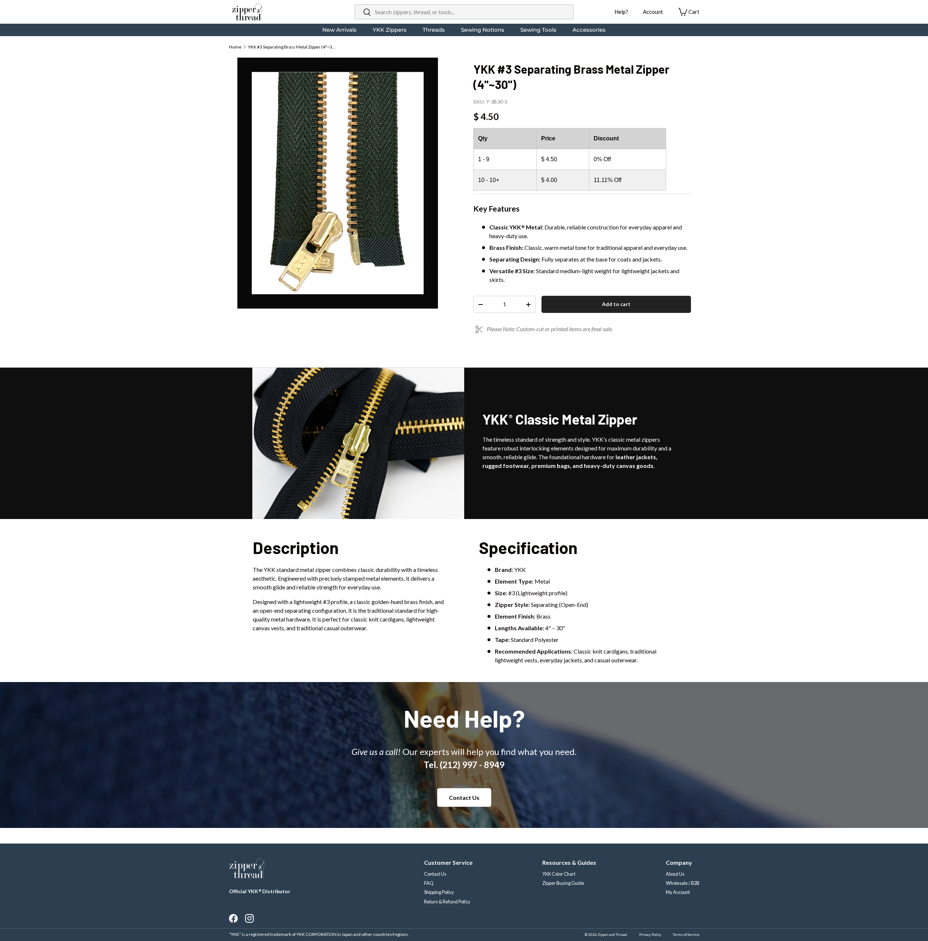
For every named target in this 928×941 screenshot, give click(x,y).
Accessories (589, 29)
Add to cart (616, 304)
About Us (675, 874)
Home (235, 47)
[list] (337, 183)
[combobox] (464, 11)
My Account (678, 892)
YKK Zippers (390, 29)
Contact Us (464, 797)
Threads (434, 29)
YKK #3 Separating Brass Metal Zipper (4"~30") (291, 47)
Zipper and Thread (612, 935)
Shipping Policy (439, 892)
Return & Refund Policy (447, 902)
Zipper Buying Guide (563, 883)
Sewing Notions (482, 29)
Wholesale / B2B (682, 883)
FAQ (429, 883)
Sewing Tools (538, 29)
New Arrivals (339, 29)
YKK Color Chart (558, 874)
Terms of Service (686, 935)
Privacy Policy (650, 935)
